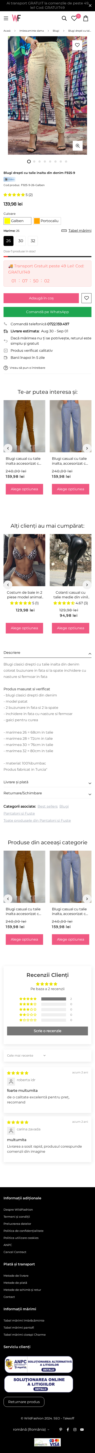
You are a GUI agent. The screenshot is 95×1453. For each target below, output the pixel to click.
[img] (17, 1073)
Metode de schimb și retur (22, 1289)
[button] (15, 195)
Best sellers (48, 806)
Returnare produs (24, 1402)
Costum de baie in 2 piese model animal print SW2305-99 (24, 595)
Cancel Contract (15, 1252)
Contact (9, 1297)
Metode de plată (15, 1282)
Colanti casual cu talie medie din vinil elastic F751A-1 (70, 595)
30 (20, 240)
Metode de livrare (16, 1275)
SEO (56, 1418)
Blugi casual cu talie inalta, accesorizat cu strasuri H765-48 (70, 461)
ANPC (8, 1245)
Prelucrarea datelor (17, 1223)
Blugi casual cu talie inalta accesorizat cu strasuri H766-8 (23, 461)
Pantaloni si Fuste (19, 813)
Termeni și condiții (17, 1216)
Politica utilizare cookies (21, 1238)
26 (8, 240)
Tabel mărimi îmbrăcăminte (24, 1320)
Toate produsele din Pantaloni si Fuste (37, 820)
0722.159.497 (58, 324)
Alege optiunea (24, 489)
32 (33, 240)
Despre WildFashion (18, 1209)
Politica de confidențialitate (24, 1230)
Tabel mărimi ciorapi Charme (25, 1334)
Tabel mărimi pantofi (19, 1327)
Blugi (64, 806)
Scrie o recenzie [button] (47, 1031)
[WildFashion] (16, 18)
